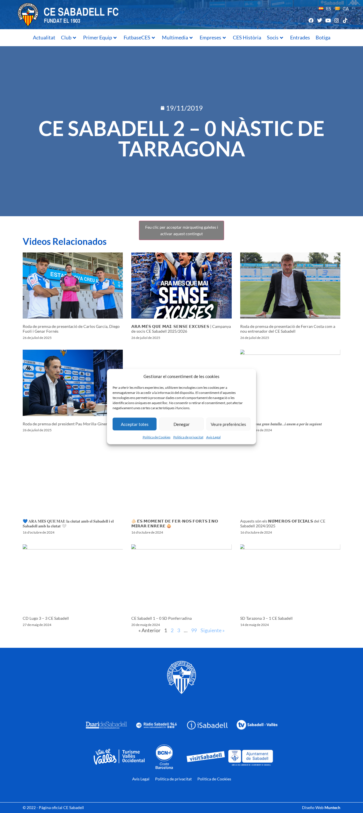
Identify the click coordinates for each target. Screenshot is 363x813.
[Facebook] (311, 20)
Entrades (300, 37)
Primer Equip (97, 37)
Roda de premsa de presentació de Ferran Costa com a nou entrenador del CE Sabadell (287, 329)
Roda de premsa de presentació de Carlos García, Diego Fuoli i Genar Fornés (71, 329)
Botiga (323, 37)
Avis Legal (213, 437)
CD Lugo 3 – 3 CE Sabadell (46, 618)
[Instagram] (336, 20)
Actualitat (44, 37)
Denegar (182, 423)
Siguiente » (213, 630)
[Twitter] (319, 20)
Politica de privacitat (188, 437)
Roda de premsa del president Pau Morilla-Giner (65, 423)
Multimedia (175, 37)
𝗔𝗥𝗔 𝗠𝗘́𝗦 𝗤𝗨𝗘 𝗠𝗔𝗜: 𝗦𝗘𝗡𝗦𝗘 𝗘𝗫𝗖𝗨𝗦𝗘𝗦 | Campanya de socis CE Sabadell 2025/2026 (181, 329)
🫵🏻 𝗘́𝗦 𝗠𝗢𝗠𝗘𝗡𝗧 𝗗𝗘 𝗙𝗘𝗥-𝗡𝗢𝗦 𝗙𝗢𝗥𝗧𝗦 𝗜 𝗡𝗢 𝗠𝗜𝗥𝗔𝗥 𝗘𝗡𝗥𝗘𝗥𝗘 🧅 (174, 523)
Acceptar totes (135, 423)
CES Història (247, 37)
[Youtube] (328, 20)
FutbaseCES (137, 37)
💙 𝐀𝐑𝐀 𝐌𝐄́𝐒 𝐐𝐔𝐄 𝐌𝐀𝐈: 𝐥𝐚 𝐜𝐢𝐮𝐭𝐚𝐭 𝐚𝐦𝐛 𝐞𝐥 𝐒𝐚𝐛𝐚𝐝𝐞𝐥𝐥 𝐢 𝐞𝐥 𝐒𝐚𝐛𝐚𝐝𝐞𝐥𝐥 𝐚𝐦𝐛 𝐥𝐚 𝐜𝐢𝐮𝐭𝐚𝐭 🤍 (68, 523)
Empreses (210, 37)
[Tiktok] (345, 20)
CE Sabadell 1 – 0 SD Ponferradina (161, 618)
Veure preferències (228, 423)
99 (194, 630)
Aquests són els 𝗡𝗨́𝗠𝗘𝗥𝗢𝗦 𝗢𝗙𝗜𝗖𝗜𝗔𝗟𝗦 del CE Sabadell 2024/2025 (282, 523)
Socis (272, 37)
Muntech (332, 807)
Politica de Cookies (156, 437)
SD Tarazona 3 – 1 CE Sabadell (266, 618)
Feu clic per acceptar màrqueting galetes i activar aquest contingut (181, 230)
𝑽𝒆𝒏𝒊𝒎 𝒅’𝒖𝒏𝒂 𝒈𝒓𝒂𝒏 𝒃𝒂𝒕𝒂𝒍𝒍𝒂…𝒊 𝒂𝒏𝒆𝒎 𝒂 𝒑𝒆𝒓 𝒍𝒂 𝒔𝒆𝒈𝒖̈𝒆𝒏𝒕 (281, 423)
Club (66, 37)
